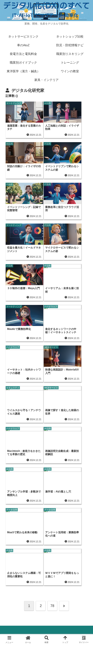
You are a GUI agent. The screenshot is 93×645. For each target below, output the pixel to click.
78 (52, 606)
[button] (84, 558)
